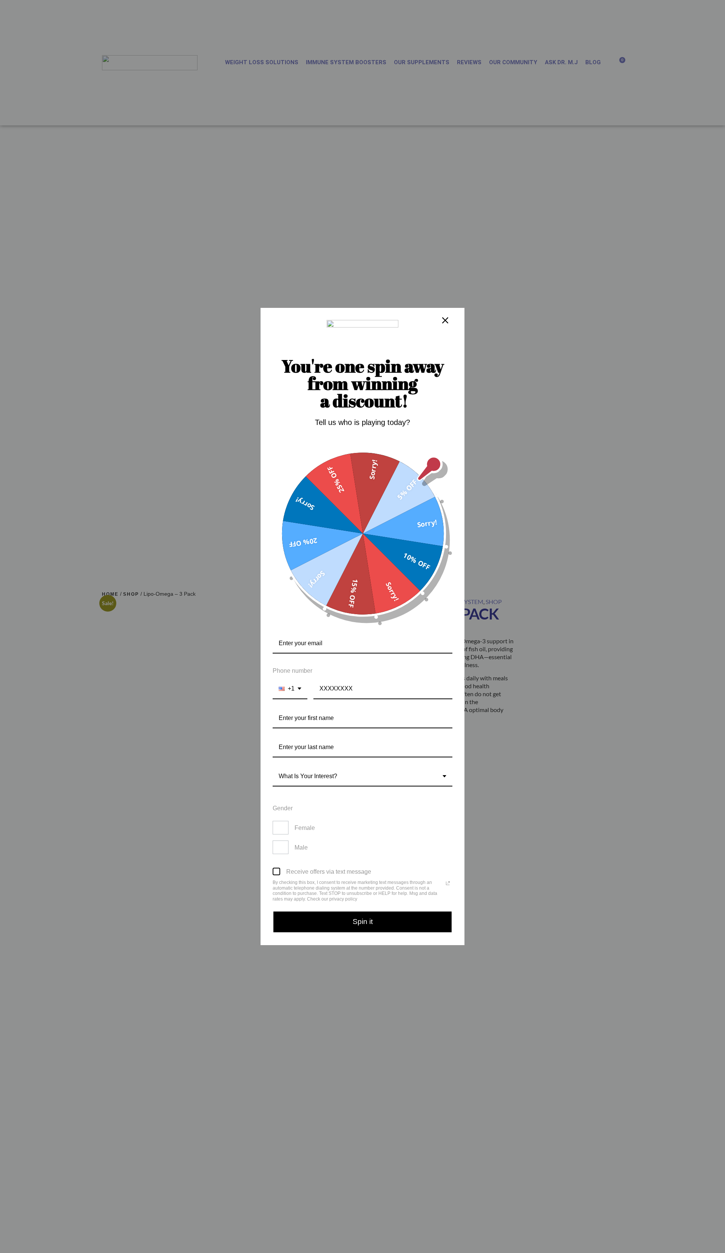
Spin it (363, 921)
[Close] (445, 320)
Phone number (292, 670)
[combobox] (290, 689)
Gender (283, 808)
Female (305, 828)
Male (301, 847)
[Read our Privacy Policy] (447, 883)
